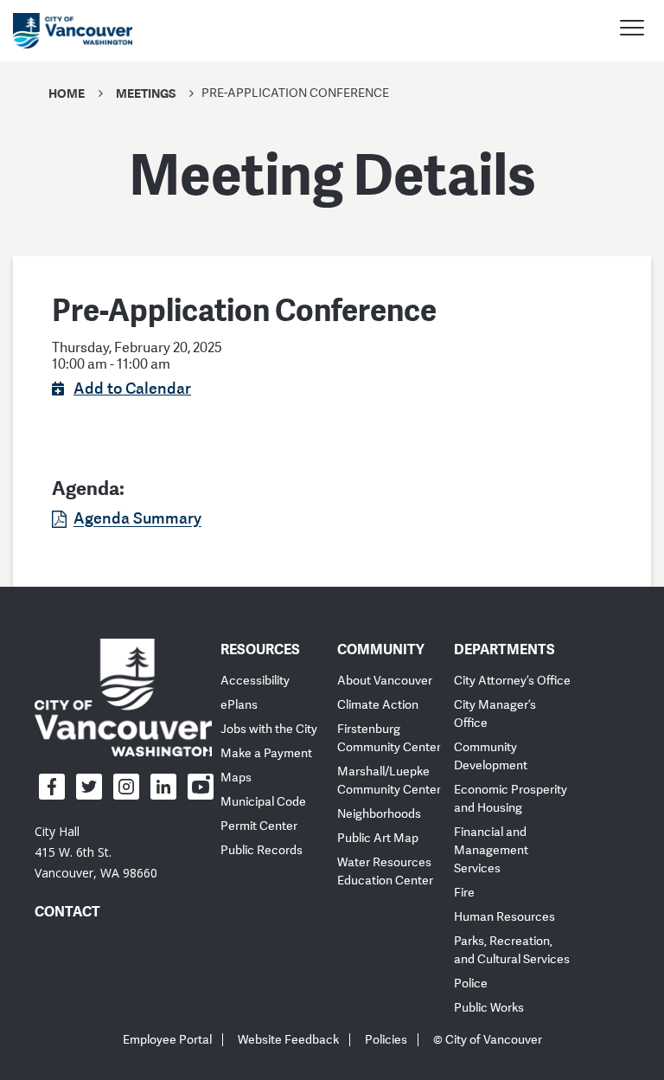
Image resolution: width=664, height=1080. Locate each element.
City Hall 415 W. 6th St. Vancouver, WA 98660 (96, 852)
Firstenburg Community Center (389, 738)
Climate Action (377, 705)
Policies (386, 1040)
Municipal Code (263, 802)
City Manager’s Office (495, 714)
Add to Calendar (132, 387)
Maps (236, 777)
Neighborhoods (379, 814)
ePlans (239, 705)
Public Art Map (377, 838)
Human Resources (504, 917)
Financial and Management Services (491, 850)
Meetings (146, 93)
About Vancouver (384, 680)
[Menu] (632, 30)
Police (471, 983)
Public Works (489, 1008)
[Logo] (123, 696)
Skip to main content (80, 149)
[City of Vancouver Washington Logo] (72, 31)
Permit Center (258, 826)
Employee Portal (167, 1040)
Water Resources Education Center (385, 871)
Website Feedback (288, 1040)
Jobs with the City (268, 729)
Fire (464, 892)
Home (66, 93)
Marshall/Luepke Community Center (389, 780)
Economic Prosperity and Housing (510, 798)
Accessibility (255, 680)
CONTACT (67, 911)
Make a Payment (266, 753)
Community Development (490, 756)
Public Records (261, 850)
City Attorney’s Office (512, 680)
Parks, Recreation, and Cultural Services (512, 950)
